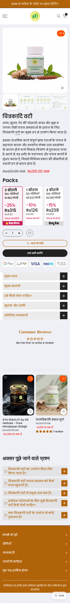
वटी (18, 132)
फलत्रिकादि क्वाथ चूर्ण (50, 420)
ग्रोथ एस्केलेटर (54, 585)
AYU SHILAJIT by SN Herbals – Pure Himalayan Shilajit (15, 423)
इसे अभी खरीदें (35, 253)
